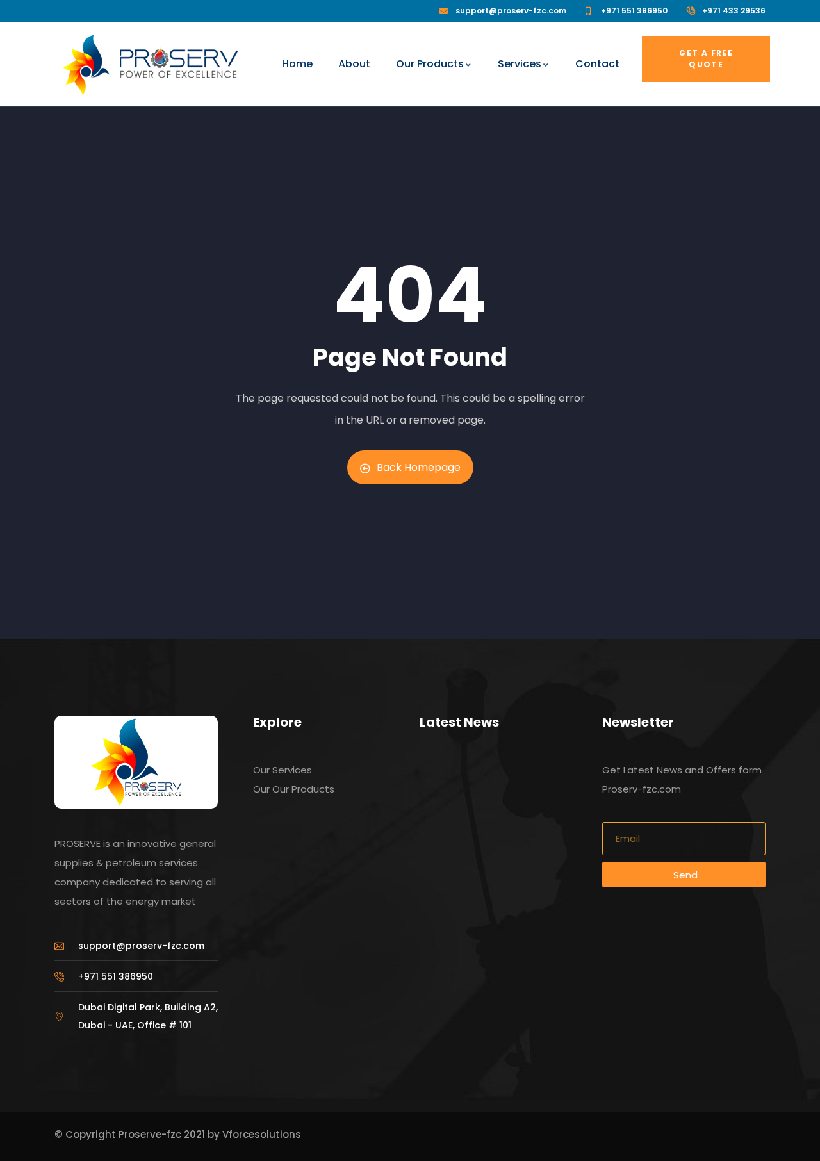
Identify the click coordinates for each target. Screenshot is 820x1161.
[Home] (86, 65)
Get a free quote (706, 58)
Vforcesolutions (261, 1134)
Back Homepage (419, 467)
